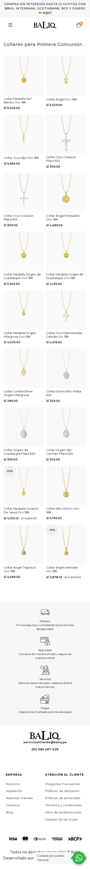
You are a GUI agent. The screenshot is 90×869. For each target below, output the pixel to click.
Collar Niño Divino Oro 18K (62, 510)
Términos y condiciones (63, 805)
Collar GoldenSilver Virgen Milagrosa (18, 393)
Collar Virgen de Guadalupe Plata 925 (19, 451)
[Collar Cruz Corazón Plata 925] (66, 134)
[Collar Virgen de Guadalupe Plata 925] (24, 427)
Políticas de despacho (62, 791)
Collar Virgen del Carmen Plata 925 (59, 451)
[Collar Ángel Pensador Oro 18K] (66, 193)
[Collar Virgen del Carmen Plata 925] (66, 427)
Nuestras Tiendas (19, 798)
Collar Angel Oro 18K (61, 99)
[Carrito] (78, 25)
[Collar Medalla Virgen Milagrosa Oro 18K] (24, 310)
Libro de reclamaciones (63, 812)
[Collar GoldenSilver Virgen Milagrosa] (24, 368)
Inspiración (14, 791)
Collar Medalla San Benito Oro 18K (18, 100)
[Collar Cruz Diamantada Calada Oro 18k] (66, 310)
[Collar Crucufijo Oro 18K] (24, 134)
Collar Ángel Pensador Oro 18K (63, 217)
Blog (9, 812)
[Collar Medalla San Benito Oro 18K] (24, 75)
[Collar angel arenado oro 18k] (66, 544)
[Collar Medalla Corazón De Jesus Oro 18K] (24, 485)
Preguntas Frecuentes (62, 784)
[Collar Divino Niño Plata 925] (66, 368)
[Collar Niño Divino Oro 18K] (66, 485)
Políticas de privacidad (62, 798)
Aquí (47, 12)
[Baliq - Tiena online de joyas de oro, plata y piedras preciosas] (45, 25)
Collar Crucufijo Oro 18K (21, 158)
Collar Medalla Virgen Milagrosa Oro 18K (20, 334)
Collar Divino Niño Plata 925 (63, 393)
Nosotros (13, 784)
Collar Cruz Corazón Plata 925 (61, 159)
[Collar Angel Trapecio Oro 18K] (24, 544)
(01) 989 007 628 (45, 749)
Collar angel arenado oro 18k (62, 569)
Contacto (13, 805)
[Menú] (10, 25)
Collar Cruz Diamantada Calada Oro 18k (64, 334)
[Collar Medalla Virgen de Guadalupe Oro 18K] (24, 251)
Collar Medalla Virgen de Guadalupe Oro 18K (22, 276)
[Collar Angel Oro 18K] (66, 75)
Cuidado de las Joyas (61, 819)
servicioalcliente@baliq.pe (45, 742)
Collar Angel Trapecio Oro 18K (20, 569)
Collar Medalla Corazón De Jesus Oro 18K (21, 510)
